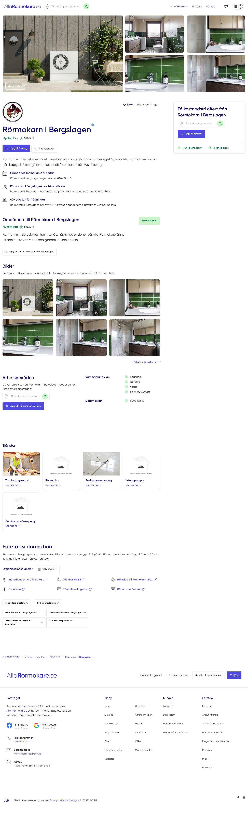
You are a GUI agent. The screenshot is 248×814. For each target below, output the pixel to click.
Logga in (168, 706)
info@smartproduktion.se (27, 753)
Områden (140, 732)
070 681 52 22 (21, 741)
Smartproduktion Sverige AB (65, 800)
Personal (140, 723)
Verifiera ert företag (213, 723)
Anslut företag (210, 714)
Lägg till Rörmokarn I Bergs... (25, 406)
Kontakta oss (111, 723)
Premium (207, 750)
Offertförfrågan (143, 714)
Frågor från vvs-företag (215, 741)
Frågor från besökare (175, 732)
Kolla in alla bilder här (145, 362)
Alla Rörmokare (16, 710)
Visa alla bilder (15, 86)
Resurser (207, 767)
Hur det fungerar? (151, 675)
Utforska (197, 6)
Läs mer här (11, 485)
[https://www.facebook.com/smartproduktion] (238, 797)
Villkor (138, 741)
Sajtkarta (109, 758)
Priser (205, 758)
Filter (107, 741)
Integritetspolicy (113, 750)
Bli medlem (169, 714)
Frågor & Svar (112, 732)
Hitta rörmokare (177, 675)
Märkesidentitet (143, 750)
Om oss (108, 714)
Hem (106, 706)
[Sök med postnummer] (86, 6)
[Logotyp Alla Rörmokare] (32, 675)
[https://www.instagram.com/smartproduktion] (243, 797)
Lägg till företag (18, 148)
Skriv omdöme (149, 220)
